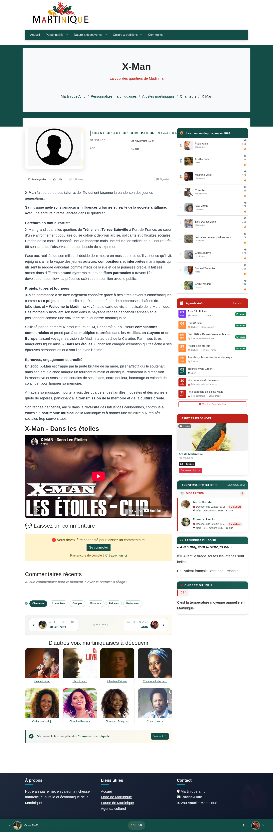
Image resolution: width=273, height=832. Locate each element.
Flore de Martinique (116, 797)
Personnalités (55, 34)
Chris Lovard (80, 681)
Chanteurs (188, 96)
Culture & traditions (125, 34)
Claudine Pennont (80, 721)
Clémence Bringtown (117, 721)
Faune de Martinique (117, 803)
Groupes (77, 603)
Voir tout (158, 736)
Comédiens (58, 603)
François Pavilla (204, 519)
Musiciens (96, 603)
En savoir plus (189, 470)
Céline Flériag (42, 681)
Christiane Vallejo (42, 721)
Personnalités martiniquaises (114, 96)
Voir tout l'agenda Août (214, 404)
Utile (59, 179)
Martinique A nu (73, 96)
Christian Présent (117, 681)
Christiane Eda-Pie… (155, 681)
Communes (155, 34)
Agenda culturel (113, 809)
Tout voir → (239, 303)
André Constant (203, 502)
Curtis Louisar (155, 721)
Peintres (114, 603)
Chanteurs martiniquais (94, 736)
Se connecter (98, 547)
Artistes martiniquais (158, 96)
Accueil (35, 34)
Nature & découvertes (88, 34)
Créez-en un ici (116, 555)
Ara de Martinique (191, 454)
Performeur (132, 603)
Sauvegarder (38, 179)
